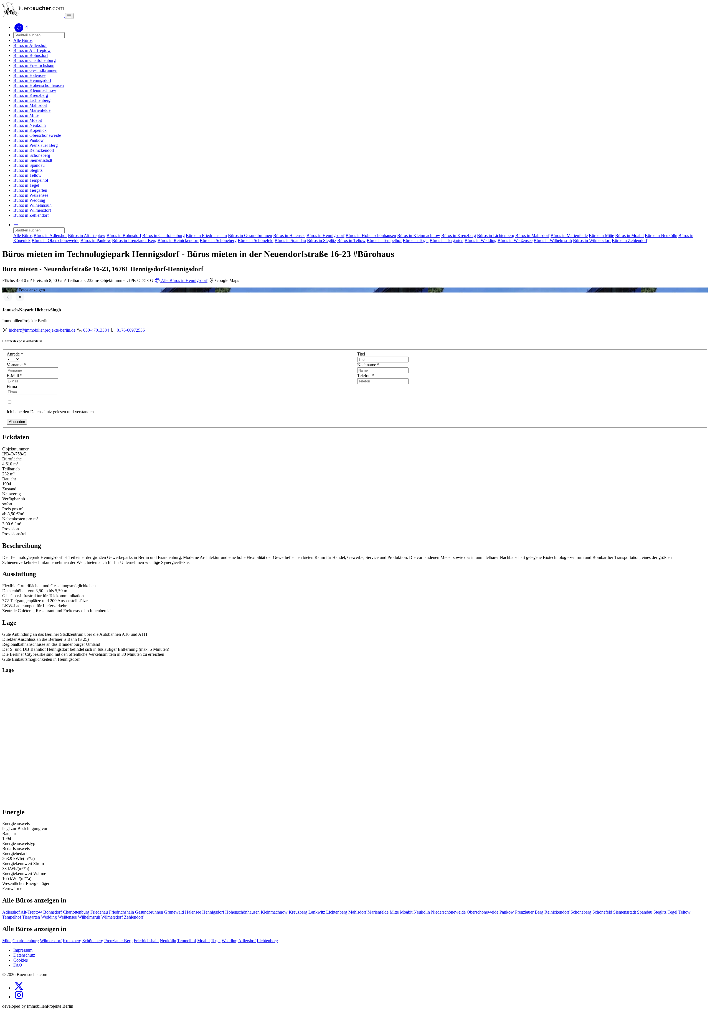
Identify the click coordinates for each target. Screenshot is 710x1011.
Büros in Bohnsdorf (30, 55)
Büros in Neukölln (29, 125)
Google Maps (226, 280)
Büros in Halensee (29, 75)
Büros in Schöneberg (31, 155)
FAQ (17, 965)
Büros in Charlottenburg (34, 60)
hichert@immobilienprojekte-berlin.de (42, 330)
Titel (361, 354)
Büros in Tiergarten (30, 190)
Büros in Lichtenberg (31, 100)
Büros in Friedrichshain (33, 65)
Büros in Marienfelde (31, 110)
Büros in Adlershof (30, 45)
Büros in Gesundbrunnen (35, 70)
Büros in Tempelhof (30, 180)
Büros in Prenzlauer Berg (35, 145)
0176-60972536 (131, 330)
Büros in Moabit (27, 120)
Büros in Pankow (28, 140)
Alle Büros (22, 40)
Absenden (17, 422)
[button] (16, 224)
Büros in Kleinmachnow (34, 90)
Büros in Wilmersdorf (32, 210)
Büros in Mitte (26, 115)
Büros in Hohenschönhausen (38, 85)
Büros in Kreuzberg (30, 95)
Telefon (365, 375)
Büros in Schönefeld (255, 240)
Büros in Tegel (26, 185)
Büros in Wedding (29, 200)
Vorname (16, 364)
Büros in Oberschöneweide (37, 135)
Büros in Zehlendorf (31, 215)
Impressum (22, 950)
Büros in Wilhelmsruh (32, 205)
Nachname (368, 364)
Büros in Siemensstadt (32, 160)
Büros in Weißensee (30, 195)
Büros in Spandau (29, 165)
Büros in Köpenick (30, 130)
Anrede (15, 354)
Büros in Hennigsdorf (32, 80)
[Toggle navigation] (69, 16)
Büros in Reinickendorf (33, 150)
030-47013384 (96, 330)
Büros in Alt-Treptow (32, 50)
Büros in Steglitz (27, 170)
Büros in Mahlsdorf (30, 105)
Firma (12, 386)
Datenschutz (24, 955)
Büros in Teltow (27, 175)
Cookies (20, 960)
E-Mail (14, 375)
